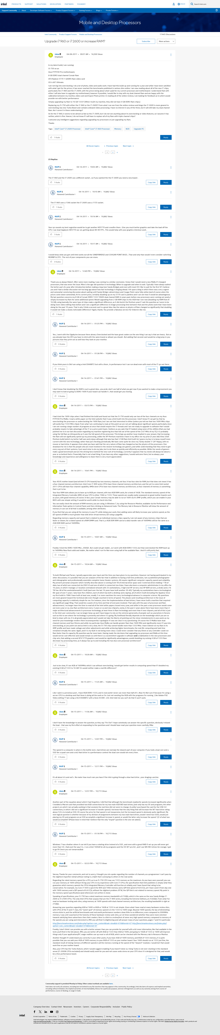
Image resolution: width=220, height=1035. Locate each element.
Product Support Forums (68, 34)
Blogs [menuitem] (98, 10)
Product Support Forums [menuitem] (65, 10)
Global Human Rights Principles (174, 1021)
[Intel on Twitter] (40, 1012)
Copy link (151, 182)
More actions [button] (164, 41)
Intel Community (51, 34)
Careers (86, 1006)
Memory (117, 128)
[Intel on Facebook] (34, 1012)
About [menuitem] (24, 10)
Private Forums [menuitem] (111, 10)
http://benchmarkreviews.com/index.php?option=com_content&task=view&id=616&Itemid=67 (92, 923)
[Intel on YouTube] (52, 1012)
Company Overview (41, 1006)
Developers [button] (55, 4)
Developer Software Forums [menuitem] (40, 10)
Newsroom (67, 1006)
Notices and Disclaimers (74, 1021)
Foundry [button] (81, 4)
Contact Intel (56, 1006)
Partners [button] (69, 4)
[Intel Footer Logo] (22, 1015)
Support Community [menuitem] (9, 10)
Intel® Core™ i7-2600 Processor (68, 128)
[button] (170, 54)
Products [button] (16, 4)
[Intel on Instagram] (57, 1012)
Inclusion (116, 1006)
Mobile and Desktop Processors (90, 34)
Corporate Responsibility (101, 1006)
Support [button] (29, 4)
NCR (127, 128)
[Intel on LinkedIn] (46, 1012)
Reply (166, 137)
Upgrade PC (139, 128)
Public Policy (127, 1006)
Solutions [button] (41, 4)
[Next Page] (117, 152)
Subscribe (146, 41)
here (111, 983)
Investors (77, 1006)
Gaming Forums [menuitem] (85, 10)
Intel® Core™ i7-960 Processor (97, 128)
